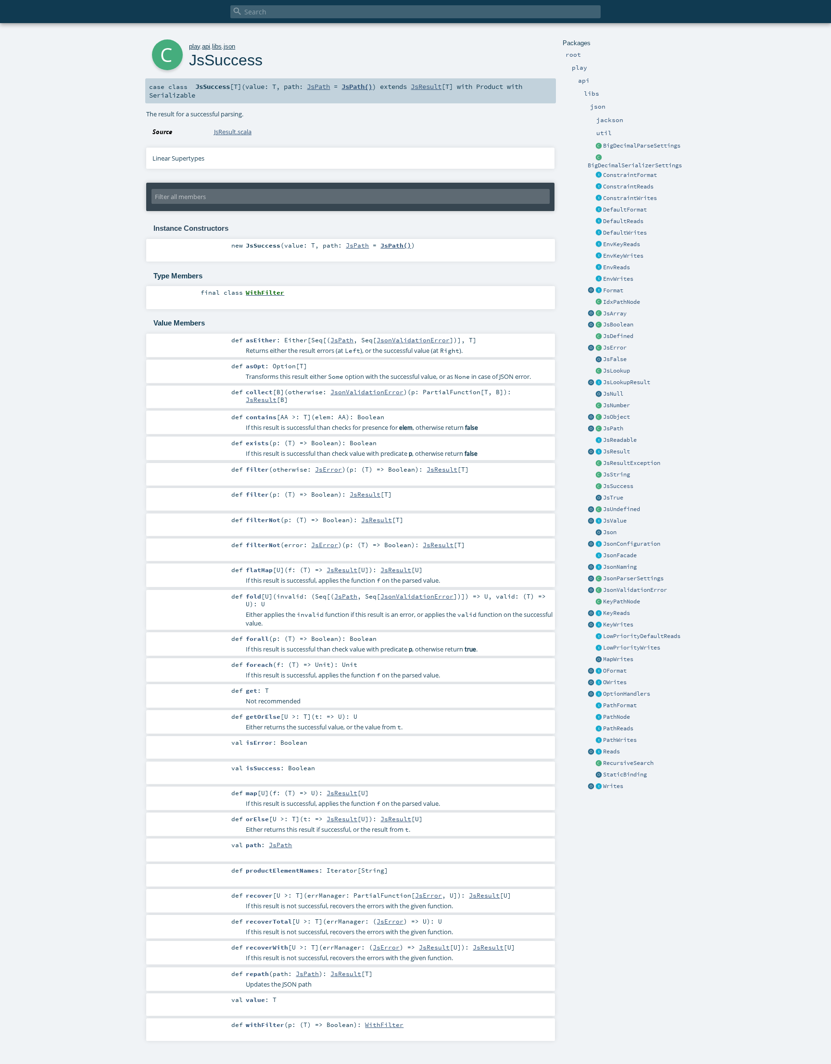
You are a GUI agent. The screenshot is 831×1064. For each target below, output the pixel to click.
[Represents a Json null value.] (599, 394)
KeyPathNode (621, 601)
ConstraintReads (628, 186)
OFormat (615, 670)
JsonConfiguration (631, 543)
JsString (616, 474)
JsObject (616, 416)
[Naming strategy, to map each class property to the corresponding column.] (599, 567)
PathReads (618, 728)
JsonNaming (620, 566)
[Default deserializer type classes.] (599, 221)
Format (613, 290)
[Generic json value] (599, 521)
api (206, 46)
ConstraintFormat (630, 175)
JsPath (613, 428)
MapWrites (618, 659)
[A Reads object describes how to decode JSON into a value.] (599, 752)
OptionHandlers (626, 693)
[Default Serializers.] (599, 233)
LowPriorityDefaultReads (641, 636)
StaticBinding (625, 774)
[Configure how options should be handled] (599, 694)
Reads (611, 751)
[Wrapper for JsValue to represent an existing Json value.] (599, 336)
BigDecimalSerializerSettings (635, 165)
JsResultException (631, 463)
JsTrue (613, 497)
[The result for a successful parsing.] (599, 486)
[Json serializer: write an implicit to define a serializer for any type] (599, 786)
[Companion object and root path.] (591, 429)
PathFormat (620, 705)
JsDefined (618, 336)
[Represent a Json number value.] (599, 406)
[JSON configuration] (599, 544)
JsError (615, 347)
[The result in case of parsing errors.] (599, 348)
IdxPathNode (621, 302)
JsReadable (620, 440)
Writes (613, 786)
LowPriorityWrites (631, 647)
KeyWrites (618, 624)
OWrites (615, 682)
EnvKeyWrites (623, 255)
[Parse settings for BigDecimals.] (599, 146)
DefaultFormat (625, 209)
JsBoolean (618, 324)
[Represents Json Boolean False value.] (599, 359)
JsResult (616, 451)
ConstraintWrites (630, 198)
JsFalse (615, 359)
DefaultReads (623, 221)
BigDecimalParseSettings (641, 145)
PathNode (616, 717)
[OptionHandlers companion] (591, 694)
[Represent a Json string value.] (599, 475)
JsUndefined (621, 509)
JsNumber (616, 405)
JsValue (615, 520)
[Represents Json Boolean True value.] (599, 498)
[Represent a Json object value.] (599, 417)
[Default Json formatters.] (599, 210)
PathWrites (620, 740)
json (229, 46)
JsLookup (616, 370)
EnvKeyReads (621, 244)
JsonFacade (620, 555)
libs (217, 46)
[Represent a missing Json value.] (599, 509)
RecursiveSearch (628, 763)
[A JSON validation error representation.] (599, 590)
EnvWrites (618, 278)
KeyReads (616, 613)
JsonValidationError (635, 590)
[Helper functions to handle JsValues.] (599, 533)
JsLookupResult (626, 382)
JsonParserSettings (633, 578)
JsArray (615, 313)
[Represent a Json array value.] (599, 314)
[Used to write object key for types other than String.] (599, 625)
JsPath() (356, 86)
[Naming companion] (591, 567)
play (194, 46)
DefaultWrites (625, 232)
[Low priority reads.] (599, 636)
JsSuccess (618, 486)
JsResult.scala (233, 131)
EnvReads (616, 267)
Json (610, 532)
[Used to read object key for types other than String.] (599, 613)
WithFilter (384, 1024)
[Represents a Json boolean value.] (599, 325)
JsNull (613, 393)
